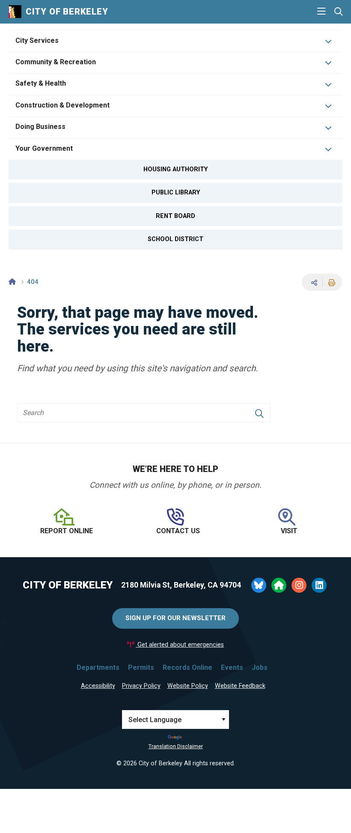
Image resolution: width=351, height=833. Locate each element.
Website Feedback (240, 686)
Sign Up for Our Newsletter (175, 618)
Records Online (187, 667)
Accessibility (98, 686)
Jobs (260, 667)
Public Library (176, 192)
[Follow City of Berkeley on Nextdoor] (278, 585)
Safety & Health (40, 83)
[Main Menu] (321, 11)
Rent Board (175, 216)
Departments (98, 667)
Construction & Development (62, 105)
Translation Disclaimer (176, 746)
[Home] (12, 282)
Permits (141, 667)
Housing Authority (175, 169)
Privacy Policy (141, 686)
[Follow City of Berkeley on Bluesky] (258, 585)
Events (232, 667)
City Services (37, 40)
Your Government (44, 148)
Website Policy (187, 686)
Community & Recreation (55, 62)
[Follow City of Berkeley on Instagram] (299, 585)
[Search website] (338, 12)
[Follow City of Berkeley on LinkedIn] (319, 585)
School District (175, 239)
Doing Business (40, 126)
